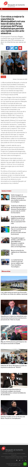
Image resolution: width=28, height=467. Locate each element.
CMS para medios (12, 465)
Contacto (25, 456)
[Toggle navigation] (1, 9)
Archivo (3, 456)
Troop (19, 465)
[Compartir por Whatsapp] (25, 464)
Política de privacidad (10, 456)
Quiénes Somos (18, 456)
